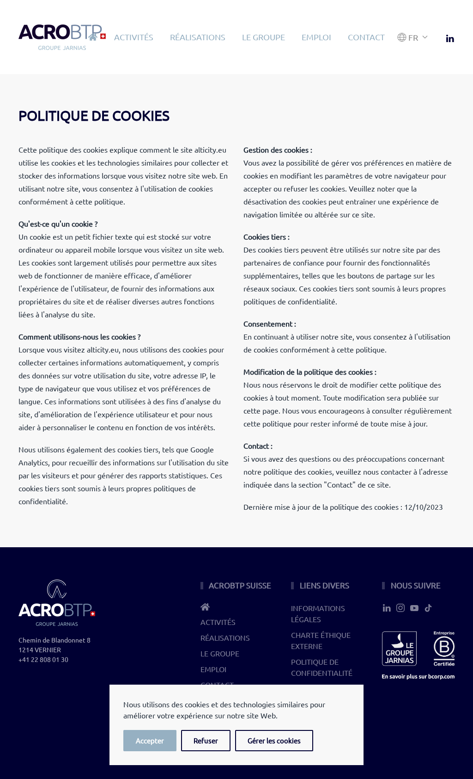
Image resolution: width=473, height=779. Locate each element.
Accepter (150, 740)
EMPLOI (316, 37)
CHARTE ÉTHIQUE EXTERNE (321, 640)
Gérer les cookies (274, 740)
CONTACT (366, 37)
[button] (412, 37)
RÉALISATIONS (197, 37)
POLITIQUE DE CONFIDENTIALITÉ (321, 667)
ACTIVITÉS (133, 37)
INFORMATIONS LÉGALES (318, 613)
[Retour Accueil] (62, 37)
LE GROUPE (263, 37)
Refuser (206, 740)
